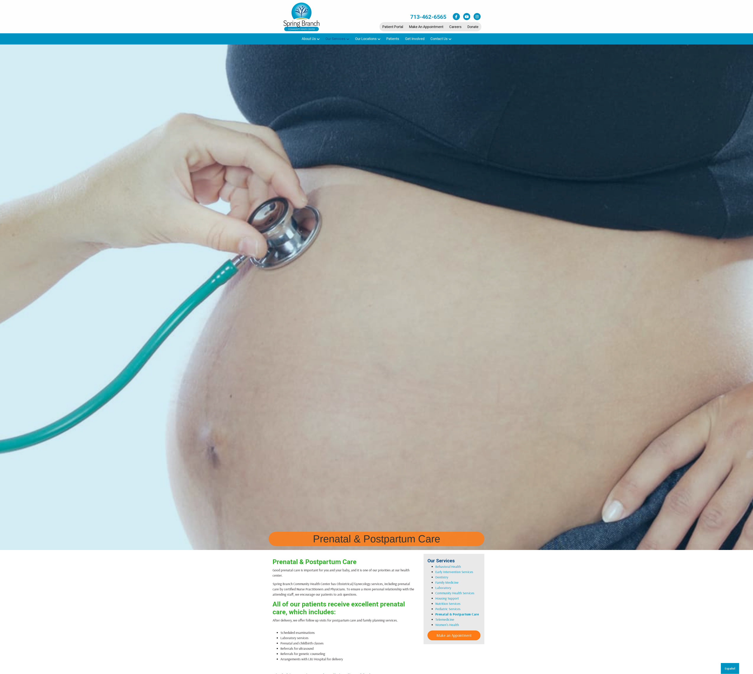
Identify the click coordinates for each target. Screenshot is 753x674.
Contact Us (439, 39)
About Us (309, 39)
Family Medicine (446, 582)
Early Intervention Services (454, 572)
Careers (455, 27)
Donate (472, 27)
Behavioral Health (448, 566)
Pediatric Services (447, 609)
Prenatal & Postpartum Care (457, 614)
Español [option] (730, 668)
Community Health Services (454, 593)
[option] (730, 668)
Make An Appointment (426, 27)
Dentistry (441, 577)
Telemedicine (444, 619)
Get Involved (415, 39)
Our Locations (366, 39)
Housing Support (447, 598)
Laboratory (443, 587)
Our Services (336, 39)
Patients (392, 39)
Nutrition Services (447, 603)
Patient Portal (392, 27)
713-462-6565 (428, 17)
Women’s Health (447, 624)
